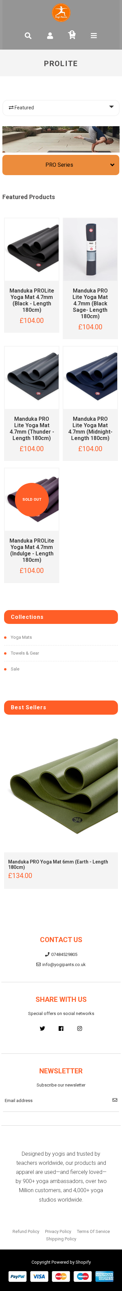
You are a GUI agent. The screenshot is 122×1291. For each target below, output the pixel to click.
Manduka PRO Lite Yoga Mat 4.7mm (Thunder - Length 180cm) (31, 428)
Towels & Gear (25, 653)
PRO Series (59, 165)
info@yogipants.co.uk (64, 964)
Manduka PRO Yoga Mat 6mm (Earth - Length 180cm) (58, 864)
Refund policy (26, 1231)
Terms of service (93, 1231)
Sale (15, 668)
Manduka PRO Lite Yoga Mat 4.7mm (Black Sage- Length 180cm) (90, 303)
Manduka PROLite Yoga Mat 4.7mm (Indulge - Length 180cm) (31, 550)
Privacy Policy (58, 1231)
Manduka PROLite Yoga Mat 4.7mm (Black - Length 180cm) (31, 300)
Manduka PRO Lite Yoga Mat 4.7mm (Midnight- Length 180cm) (90, 428)
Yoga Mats (21, 637)
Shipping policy (61, 1238)
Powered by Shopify (71, 1262)
